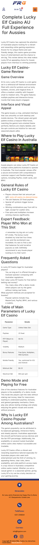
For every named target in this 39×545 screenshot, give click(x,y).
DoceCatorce (17, 542)
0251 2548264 (19, 515)
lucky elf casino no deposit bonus (23, 197)
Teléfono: (19, 511)
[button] (35, 9)
